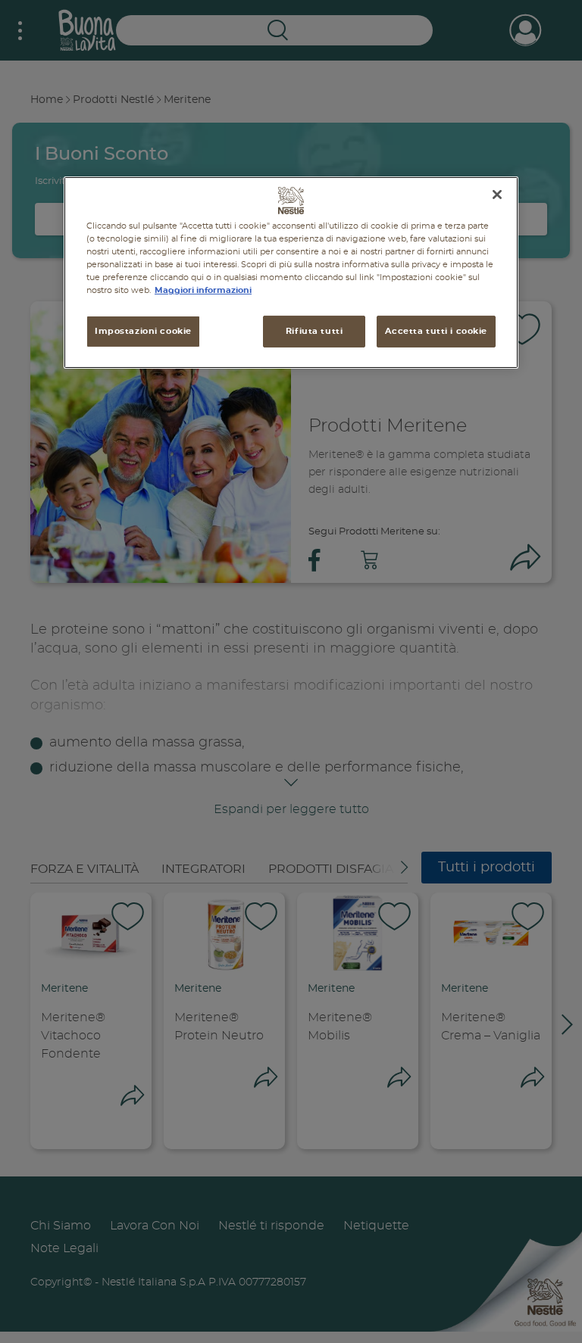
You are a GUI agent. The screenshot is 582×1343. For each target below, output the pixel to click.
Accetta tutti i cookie (436, 331)
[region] (291, 272)
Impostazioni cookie (143, 331)
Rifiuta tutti (314, 331)
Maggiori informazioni (203, 290)
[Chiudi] (497, 194)
